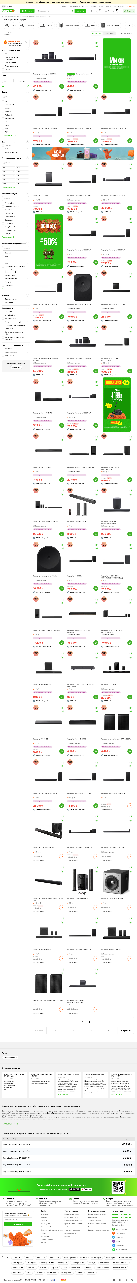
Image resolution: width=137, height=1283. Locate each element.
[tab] (9, 25)
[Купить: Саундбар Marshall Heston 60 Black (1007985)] (95, 642)
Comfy (43, 1211)
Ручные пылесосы (102, 1268)
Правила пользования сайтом (98, 1230)
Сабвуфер (16, 149)
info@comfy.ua (119, 1225)
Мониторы (31, 1268)
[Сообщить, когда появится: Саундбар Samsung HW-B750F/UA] (95, 958)
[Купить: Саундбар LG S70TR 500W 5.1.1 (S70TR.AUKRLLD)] (129, 642)
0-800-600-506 (121, 1217)
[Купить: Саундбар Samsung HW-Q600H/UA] (95, 208)
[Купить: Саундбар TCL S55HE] (61, 208)
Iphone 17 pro (54, 1258)
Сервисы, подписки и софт (73, 1220)
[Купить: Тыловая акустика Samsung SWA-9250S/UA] (129, 751)
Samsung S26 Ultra (47, 1263)
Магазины (85, 6)
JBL (16, 101)
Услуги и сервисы (71, 1211)
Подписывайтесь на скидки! (15, 1213)
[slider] (15, 86)
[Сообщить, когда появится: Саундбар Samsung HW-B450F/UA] (129, 805)
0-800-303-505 (121, 1214)
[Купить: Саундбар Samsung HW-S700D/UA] (61, 316)
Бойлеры (80, 1273)
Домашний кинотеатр (10, 1057)
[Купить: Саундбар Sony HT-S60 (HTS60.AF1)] (61, 534)
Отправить (18, 1224)
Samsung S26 (17, 1263)
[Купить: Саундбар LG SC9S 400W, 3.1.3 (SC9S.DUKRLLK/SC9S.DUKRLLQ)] (129, 588)
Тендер (43, 1233)
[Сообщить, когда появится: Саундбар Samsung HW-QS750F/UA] (95, 856)
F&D (16, 132)
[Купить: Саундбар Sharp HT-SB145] (61, 479)
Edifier (16, 125)
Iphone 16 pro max (125, 1258)
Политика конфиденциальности (52, 1230)
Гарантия (91, 1227)
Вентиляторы (52, 1273)
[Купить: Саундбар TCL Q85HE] (129, 697)
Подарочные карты (74, 6)
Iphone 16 (83, 1258)
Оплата (67, 1236)
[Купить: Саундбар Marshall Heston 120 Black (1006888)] (61, 371)
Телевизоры (104, 1263)
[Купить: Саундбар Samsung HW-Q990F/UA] (129, 208)
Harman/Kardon (16, 105)
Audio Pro (16, 111)
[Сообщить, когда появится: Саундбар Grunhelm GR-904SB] (95, 907)
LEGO (65, 1268)
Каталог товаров (47, 1240)
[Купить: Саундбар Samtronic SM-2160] (95, 534)
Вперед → (126, 1030)
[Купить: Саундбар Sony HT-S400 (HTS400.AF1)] (61, 642)
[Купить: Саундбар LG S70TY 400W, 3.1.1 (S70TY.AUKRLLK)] (129, 371)
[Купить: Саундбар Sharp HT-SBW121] (61, 425)
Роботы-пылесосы (119, 1268)
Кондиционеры (66, 1273)
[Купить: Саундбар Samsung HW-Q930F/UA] (95, 425)
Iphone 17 (29, 1258)
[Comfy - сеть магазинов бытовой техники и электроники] (10, 11)
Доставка (93, 6)
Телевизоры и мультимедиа (12, 16)
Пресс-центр (45, 1224)
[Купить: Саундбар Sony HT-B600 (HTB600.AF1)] (95, 479)
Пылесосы (87, 1268)
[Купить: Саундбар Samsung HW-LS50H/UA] (61, 588)
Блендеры (39, 1273)
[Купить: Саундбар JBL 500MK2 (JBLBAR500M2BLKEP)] (129, 534)
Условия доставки (94, 1220)
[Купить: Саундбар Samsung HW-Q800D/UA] (61, 805)
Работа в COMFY (46, 1227)
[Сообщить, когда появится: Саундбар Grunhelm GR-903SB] (61, 856)
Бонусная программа (71, 1214)
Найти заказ (92, 1217)
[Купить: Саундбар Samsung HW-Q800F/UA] (95, 262)
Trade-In (108, 6)
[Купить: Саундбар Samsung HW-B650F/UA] (61, 140)
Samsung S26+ (32, 1263)
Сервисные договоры (72, 1230)
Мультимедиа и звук (28, 16)
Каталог (28, 11)
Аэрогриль (91, 1273)
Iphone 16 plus (96, 1258)
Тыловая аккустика (16, 152)
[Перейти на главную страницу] (3, 16)
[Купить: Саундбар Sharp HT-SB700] (95, 751)
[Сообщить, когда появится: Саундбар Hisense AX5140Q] (129, 958)
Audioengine (16, 115)
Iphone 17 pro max (70, 1258)
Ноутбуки (92, 1263)
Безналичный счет (70, 1233)
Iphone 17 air (41, 1258)
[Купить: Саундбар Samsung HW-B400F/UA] (95, 86)
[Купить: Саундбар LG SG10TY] (95, 588)
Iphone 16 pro (110, 1258)
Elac (16, 128)
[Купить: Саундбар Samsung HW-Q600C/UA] (95, 805)
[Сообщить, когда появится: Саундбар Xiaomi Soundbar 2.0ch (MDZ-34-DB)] (61, 907)
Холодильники (18, 1268)
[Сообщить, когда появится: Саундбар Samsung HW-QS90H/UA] (129, 856)
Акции (64, 6)
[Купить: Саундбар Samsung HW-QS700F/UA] (129, 140)
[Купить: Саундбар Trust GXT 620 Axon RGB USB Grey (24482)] (95, 697)
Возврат (101, 6)
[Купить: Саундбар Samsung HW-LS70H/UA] (95, 316)
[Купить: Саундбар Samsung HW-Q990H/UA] (61, 86)
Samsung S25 (62, 1263)
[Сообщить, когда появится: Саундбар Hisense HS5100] (61, 958)
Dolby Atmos (16, 220)
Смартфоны (17, 1258)
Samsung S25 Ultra (78, 1263)
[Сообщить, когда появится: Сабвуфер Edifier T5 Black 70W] (129, 907)
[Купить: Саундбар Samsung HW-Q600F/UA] (129, 262)
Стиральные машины (120, 1263)
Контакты (44, 1220)
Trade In (67, 1227)
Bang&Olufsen (16, 118)
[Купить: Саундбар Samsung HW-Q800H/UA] (129, 316)
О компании (45, 1214)
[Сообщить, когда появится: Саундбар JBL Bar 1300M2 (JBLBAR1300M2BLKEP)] (95, 1009)
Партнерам (45, 1236)
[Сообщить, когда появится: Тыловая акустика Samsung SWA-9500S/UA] (61, 1009)
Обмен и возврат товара (97, 1224)
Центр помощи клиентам (97, 1214)
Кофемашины (17, 1273)
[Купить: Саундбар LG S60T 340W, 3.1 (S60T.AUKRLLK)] (129, 479)
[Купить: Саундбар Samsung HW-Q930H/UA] (95, 371)
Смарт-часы (75, 1268)
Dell (16, 122)
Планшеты (43, 1268)
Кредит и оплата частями (73, 1224)
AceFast (16, 108)
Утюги (29, 1273)
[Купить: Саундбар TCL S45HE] (61, 751)
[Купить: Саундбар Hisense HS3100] (61, 697)
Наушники (55, 1268)
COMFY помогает (119, 6)
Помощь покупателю (96, 1211)
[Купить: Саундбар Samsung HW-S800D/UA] (95, 140)
